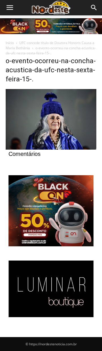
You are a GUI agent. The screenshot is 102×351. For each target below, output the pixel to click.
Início (10, 42)
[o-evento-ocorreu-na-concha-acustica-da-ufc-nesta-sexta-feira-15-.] (51, 148)
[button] (94, 7)
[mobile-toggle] (10, 7)
